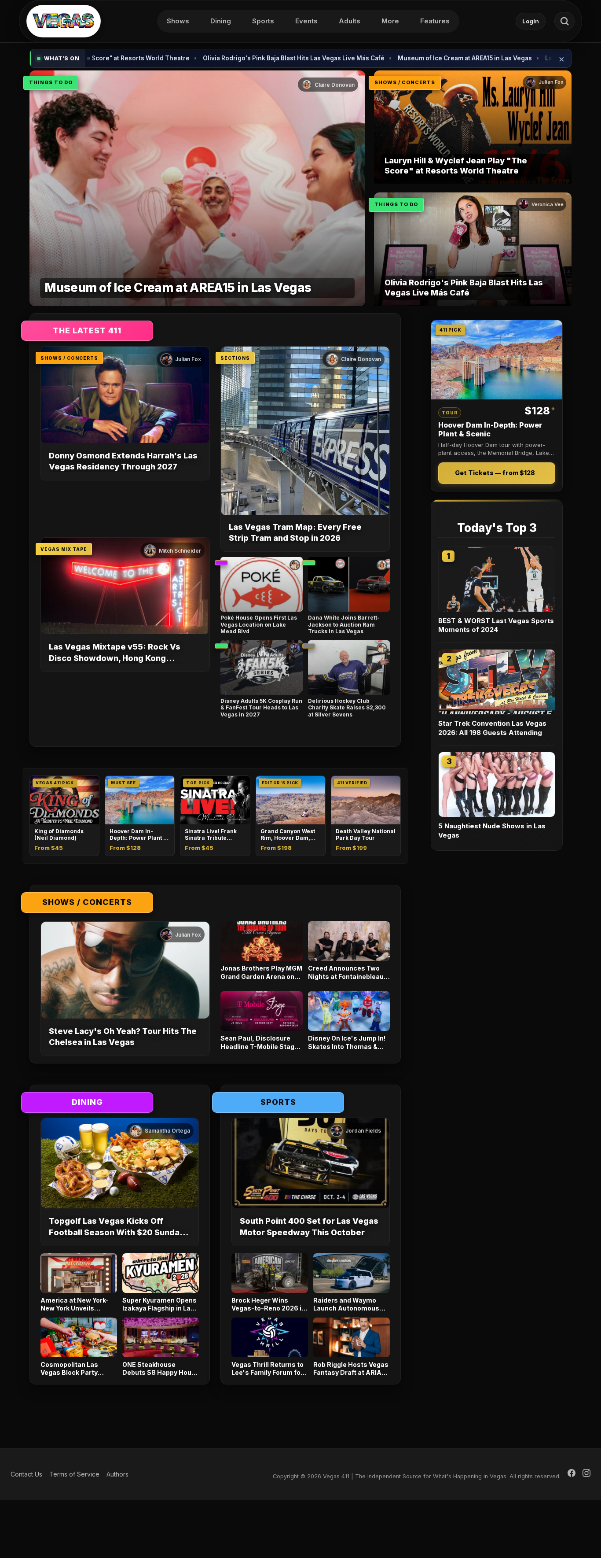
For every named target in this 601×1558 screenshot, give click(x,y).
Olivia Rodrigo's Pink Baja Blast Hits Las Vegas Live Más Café (227, 58)
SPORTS (278, 1102)
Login (530, 21)
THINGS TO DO (51, 82)
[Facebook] (571, 1474)
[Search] (564, 21)
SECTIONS (235, 358)
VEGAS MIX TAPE (63, 549)
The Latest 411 (87, 330)
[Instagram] (586, 1474)
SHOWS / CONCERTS (404, 82)
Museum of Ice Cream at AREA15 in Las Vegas (398, 58)
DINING (87, 1102)
